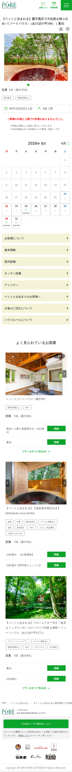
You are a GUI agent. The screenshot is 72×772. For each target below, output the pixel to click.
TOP (4, 703)
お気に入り (43, 8)
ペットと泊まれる (19, 703)
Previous (8, 374)
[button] (28, 85)
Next (64, 374)
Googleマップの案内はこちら (36, 723)
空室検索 (54, 8)
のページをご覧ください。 (36, 735)
